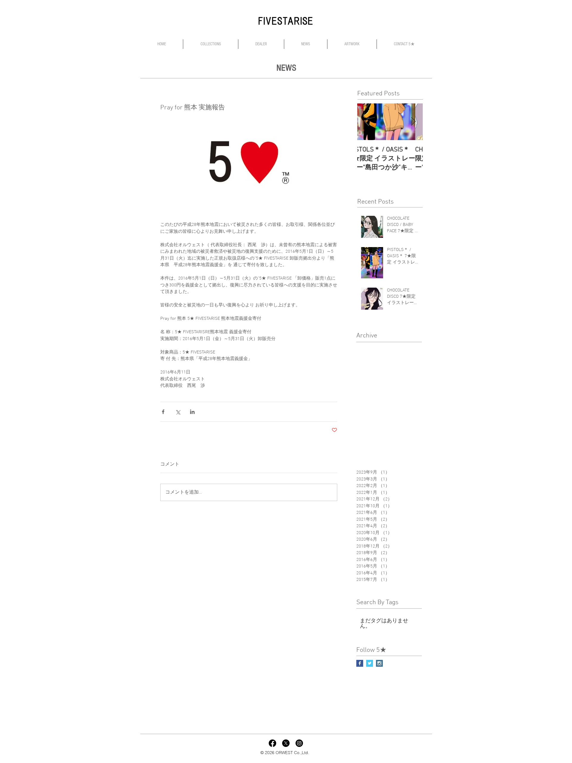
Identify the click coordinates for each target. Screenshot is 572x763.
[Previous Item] (366, 121)
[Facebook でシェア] (163, 412)
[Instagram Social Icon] (379, 663)
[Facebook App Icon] (272, 743)
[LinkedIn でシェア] (192, 412)
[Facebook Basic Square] (359, 663)
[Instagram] (299, 743)
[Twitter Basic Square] (369, 663)
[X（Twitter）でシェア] (178, 412)
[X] (286, 743)
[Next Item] (413, 121)
